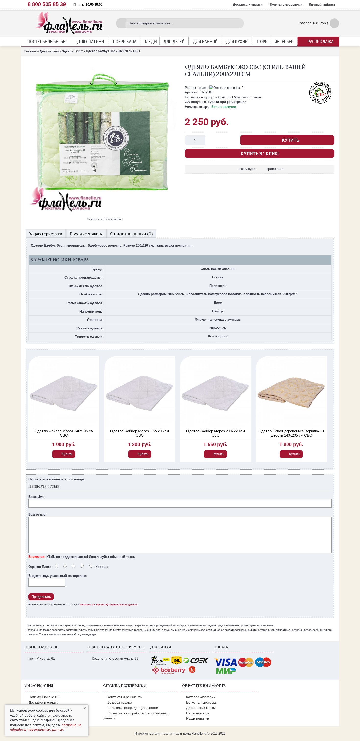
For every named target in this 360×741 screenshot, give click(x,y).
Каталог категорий (201, 697)
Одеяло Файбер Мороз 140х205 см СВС (64, 433)
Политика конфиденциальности (132, 708)
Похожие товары (86, 233)
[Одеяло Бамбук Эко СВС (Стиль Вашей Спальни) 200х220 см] (103, 138)
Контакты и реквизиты (124, 697)
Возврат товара (119, 702)
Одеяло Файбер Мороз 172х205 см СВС (139, 433)
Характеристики (45, 233)
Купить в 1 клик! (260, 153)
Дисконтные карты (201, 708)
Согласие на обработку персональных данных (136, 715)
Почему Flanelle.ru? (44, 697)
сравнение (275, 169)
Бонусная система (201, 702)
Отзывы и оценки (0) (131, 233)
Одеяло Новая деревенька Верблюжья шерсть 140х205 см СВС (291, 433)
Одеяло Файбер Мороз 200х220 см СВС (215, 433)
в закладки (247, 169)
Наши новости (197, 713)
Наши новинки (197, 718)
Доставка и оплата (43, 702)
